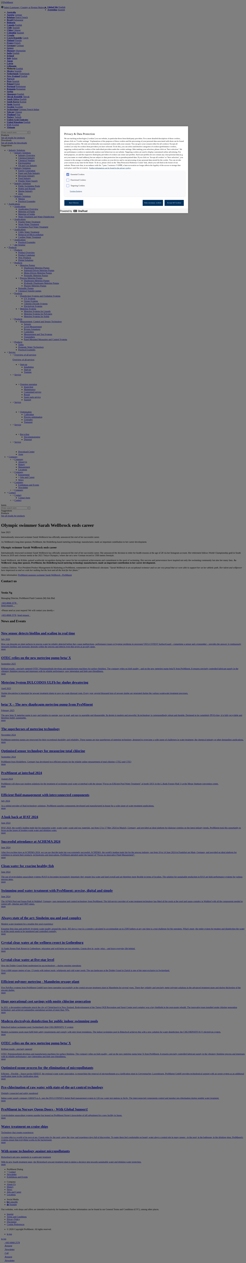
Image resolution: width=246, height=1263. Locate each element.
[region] (124, 169)
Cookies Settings (76, 191)
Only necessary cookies (152, 203)
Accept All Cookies (174, 203)
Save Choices (74, 203)
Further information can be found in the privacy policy (110, 168)
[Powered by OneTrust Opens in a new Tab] (75, 211)
